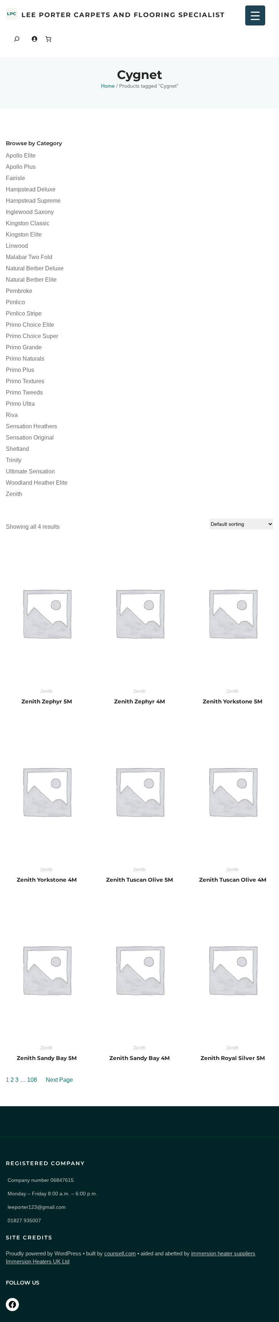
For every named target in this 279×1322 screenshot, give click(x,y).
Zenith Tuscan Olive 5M (139, 879)
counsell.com (120, 1254)
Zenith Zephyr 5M (46, 701)
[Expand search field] (17, 38)
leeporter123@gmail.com (37, 1207)
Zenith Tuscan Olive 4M (232, 879)
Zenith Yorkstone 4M (47, 879)
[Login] (34, 38)
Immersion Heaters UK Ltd (37, 1262)
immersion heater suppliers (223, 1254)
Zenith (46, 691)
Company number (41, 1180)
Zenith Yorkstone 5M (232, 701)
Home (108, 86)
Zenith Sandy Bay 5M (47, 1058)
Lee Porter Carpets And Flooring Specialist (123, 15)
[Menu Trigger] (255, 15)
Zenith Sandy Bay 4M (139, 1058)
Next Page (59, 1080)
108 (32, 1080)
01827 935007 (24, 1220)
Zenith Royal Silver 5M (233, 1058)
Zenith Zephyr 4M (139, 701)
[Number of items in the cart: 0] (48, 39)
